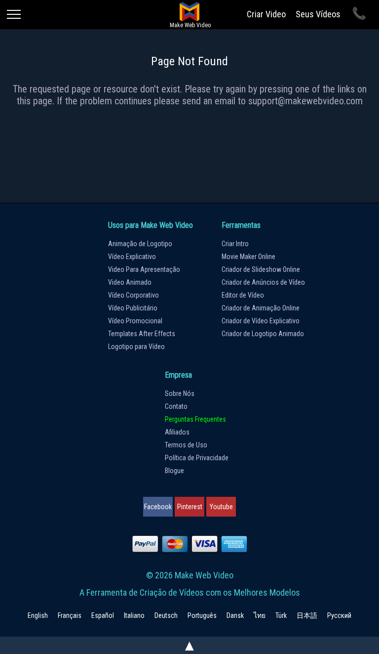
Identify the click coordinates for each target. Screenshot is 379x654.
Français (69, 615)
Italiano (134, 615)
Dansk (235, 615)
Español (102, 615)
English (38, 615)
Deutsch (166, 615)
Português (202, 615)
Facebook (158, 507)
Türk (281, 615)
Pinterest (189, 507)
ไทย (259, 615)
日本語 (307, 615)
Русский (339, 615)
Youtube (221, 507)
